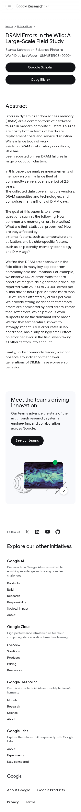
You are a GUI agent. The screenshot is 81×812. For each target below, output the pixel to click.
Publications (24, 26)
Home (9, 26)
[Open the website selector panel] (46, 6)
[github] (58, 532)
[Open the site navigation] (9, 6)
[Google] (14, 776)
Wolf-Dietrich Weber (22, 55)
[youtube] (47, 532)
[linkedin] (37, 532)
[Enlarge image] (64, 491)
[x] (27, 532)
